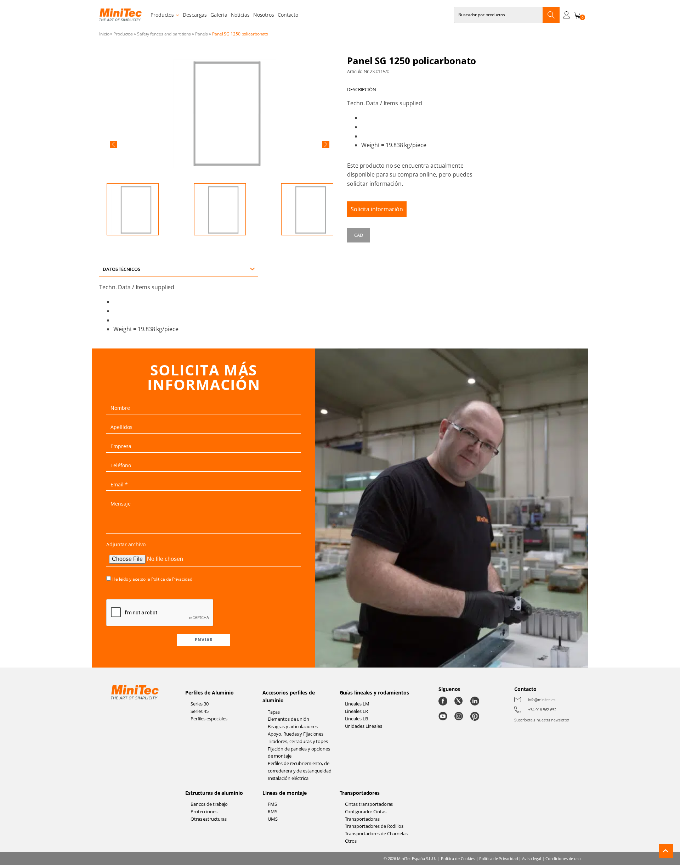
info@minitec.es (541, 699)
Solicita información (377, 209)
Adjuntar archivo (125, 544)
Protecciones (204, 811)
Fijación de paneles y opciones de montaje (299, 752)
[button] (113, 144)
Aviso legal (531, 858)
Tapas (274, 712)
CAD (358, 235)
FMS (272, 804)
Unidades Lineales (363, 726)
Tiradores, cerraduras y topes (298, 741)
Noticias (240, 14)
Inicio (104, 34)
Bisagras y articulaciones (293, 726)
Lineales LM (357, 704)
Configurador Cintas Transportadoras (365, 815)
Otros (351, 841)
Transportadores (360, 792)
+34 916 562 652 (542, 709)
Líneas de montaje (284, 792)
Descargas (195, 14)
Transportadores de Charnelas (376, 833)
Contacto (288, 14)
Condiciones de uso (563, 858)
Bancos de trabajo (209, 804)
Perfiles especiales (209, 718)
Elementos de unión (288, 719)
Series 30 (200, 704)
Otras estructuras (209, 819)
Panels (201, 34)
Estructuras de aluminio (214, 792)
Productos (162, 14)
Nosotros (263, 14)
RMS (272, 811)
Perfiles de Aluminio (209, 692)
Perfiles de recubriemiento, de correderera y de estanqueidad (300, 767)
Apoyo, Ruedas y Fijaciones (295, 734)
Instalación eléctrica (288, 778)
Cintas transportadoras (369, 804)
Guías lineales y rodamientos (374, 692)
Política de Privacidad (171, 579)
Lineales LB (356, 718)
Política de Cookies (458, 858)
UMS (273, 819)
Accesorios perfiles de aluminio (288, 696)
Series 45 (200, 711)
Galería (218, 14)
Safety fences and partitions (164, 34)
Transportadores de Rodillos (374, 826)
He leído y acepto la (152, 579)
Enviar (204, 640)
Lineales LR (356, 711)
